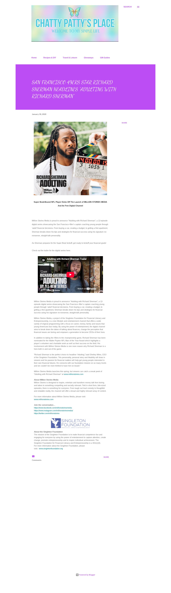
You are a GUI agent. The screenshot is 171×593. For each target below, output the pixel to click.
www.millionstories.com (73, 374)
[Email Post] (33, 457)
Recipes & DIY (49, 58)
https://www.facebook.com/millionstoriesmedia (53, 408)
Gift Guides (105, 58)
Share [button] (124, 123)
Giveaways (88, 58)
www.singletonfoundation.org (51, 449)
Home (34, 58)
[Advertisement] (66, 538)
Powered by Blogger (87, 575)
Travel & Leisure (70, 58)
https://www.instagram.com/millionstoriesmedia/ (53, 411)
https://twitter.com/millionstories (46, 413)
